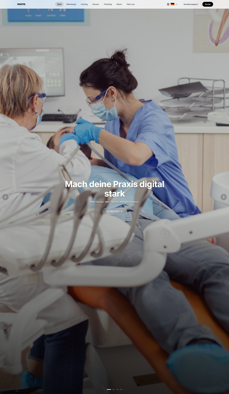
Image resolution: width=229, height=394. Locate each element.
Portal (207, 4)
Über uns (131, 4)
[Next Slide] (224, 197)
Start (59, 4)
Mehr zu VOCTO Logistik (113, 209)
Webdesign (71, 4)
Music (119, 4)
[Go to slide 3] (116, 389)
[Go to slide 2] (112, 389)
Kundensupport (191, 4)
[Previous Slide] (5, 197)
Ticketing (108, 4)
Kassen (96, 4)
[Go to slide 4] (121, 389)
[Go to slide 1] (108, 389)
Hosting (84, 4)
